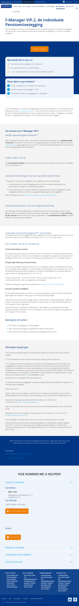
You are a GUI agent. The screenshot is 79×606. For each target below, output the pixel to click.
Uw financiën (70, 6)
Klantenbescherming (36, 598)
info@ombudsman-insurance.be (16, 415)
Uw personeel (17, 6)
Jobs (10, 598)
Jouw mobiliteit (13, 575)
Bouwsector (40, 2)
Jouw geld (10, 583)
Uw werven (62, 587)
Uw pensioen (28, 585)
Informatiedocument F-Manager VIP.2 (18, 454)
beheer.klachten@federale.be (28, 402)
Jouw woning (12, 577)
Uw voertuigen (26, 6)
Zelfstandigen (16, 2)
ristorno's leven (10, 145)
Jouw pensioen (12, 581)
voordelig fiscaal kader (26, 111)
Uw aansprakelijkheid (38, 6)
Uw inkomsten (29, 581)
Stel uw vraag (14, 537)
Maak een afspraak (39, 49)
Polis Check (16, 11)
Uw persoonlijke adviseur (18, 511)
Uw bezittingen (50, 6)
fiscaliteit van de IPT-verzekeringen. (53, 284)
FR (77, 2)
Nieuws (4, 598)
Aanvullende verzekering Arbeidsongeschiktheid (40, 195)
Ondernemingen (28, 2)
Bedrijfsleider (60, 6)
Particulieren (5, 2)
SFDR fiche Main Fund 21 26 (15, 458)
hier (27, 375)
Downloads (17, 598)
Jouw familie (11, 579)
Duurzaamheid (12, 587)
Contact (25, 598)
